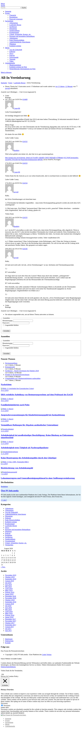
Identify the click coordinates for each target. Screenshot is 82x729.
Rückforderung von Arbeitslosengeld (17, 468)
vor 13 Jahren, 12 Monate (64, 86)
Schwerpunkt (13, 57)
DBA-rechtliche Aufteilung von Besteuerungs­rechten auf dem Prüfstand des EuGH (37, 394)
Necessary (6, 705)
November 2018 (10, 598)
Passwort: (6, 323)
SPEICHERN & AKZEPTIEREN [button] (12, 713)
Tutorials (12, 59)
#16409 (24, 99)
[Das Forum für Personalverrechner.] (13, 715)
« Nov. (3, 567)
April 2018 (8, 611)
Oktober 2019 (10, 577)
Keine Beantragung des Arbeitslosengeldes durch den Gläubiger (28, 458)
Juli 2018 (8, 606)
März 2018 (8, 613)
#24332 (24, 141)
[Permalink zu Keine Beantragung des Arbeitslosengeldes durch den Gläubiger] (9, 452)
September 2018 (10, 602)
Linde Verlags (46, 654)
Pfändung (12, 44)
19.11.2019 (4, 390)
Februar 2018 (9, 615)
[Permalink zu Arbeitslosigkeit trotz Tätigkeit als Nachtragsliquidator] (7, 442)
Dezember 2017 (10, 619)
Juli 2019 (8, 583)
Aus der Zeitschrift (15, 50)
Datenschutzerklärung (8, 667)
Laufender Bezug (15, 25)
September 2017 (10, 625)
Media (7, 48)
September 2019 (10, 579)
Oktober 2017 (10, 623)
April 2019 (8, 588)
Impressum (8, 639)
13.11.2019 (4, 421)
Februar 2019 (9, 592)
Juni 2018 (8, 608)
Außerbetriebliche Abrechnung (19, 42)
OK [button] (2, 674)
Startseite (8, 11)
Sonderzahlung (14, 30)
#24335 (24, 217)
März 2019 (8, 590)
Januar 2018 (9, 617)
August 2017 (9, 627)
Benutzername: (8, 321)
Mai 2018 (8, 609)
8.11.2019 (4, 464)
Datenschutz (9, 641)
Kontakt (8, 643)
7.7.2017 (4, 500)
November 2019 (10, 575)
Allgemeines (13, 23)
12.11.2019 (4, 431)
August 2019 (9, 581)
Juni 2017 (8, 631)
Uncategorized (10, 541)
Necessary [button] (4, 703)
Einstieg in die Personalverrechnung (17, 375)
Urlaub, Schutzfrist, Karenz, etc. (20, 34)
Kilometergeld (10, 367)
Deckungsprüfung (11, 363)
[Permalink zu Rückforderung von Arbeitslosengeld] (15, 462)
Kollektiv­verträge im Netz (18, 67)
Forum (7, 13)
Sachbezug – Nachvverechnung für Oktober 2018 (22, 371)
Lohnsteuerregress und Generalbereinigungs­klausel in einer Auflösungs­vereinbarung (38, 478)
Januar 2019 (9, 594)
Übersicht (12, 15)
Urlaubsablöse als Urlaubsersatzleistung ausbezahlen (22, 378)
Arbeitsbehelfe (10, 63)
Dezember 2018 (10, 596)
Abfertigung (13, 38)
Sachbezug (13, 27)
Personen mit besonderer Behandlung (22, 36)
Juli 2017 (8, 629)
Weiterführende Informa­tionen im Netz (22, 69)
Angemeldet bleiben (12, 325)
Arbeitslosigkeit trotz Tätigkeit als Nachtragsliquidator (24, 447)
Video (11, 61)
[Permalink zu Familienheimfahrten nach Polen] (7, 399)
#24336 (24, 249)
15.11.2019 (4, 411)
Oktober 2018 (10, 600)
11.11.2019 (4, 454)
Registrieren (13, 17)
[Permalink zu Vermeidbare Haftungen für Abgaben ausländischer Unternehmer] (7, 419)
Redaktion (4, 486)
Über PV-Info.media (10, 491)
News (11, 53)
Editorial (12, 52)
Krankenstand (14, 32)
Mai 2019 (8, 587)
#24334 (24, 183)
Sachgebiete (9, 21)
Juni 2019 (8, 585)
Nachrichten (6, 384)
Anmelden (6, 331)
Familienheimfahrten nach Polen (15, 405)
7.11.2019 (4, 474)
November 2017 (10, 621)
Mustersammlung (15, 65)
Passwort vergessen (16, 19)
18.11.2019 (4, 401)
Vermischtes (9, 545)
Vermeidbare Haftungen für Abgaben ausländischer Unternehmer (29, 425)
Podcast (12, 55)
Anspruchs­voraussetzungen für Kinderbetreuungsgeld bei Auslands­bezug (33, 415)
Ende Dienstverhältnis (16, 40)
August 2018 (9, 604)
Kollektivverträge (15, 46)
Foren (10, 83)
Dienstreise (13, 29)
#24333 (24, 163)
